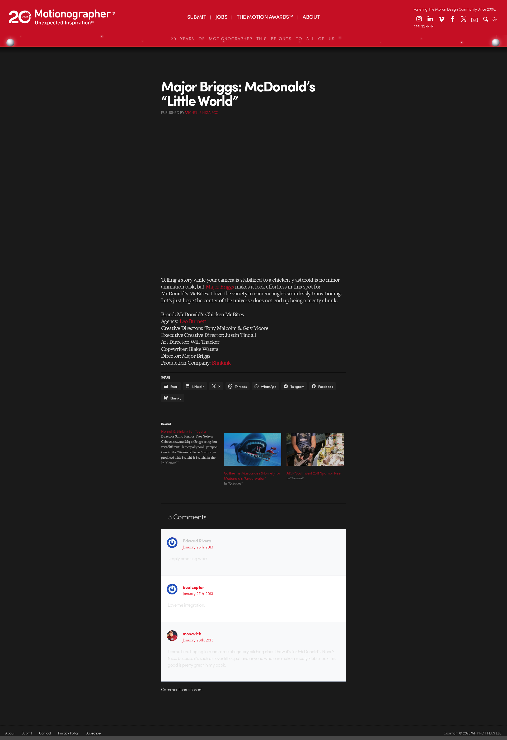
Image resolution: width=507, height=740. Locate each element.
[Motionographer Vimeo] (441, 19)
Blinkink (221, 362)
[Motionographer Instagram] (419, 19)
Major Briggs (220, 286)
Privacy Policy (68, 733)
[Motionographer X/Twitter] (463, 19)
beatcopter (193, 587)
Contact (45, 733)
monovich (192, 633)
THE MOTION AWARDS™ (265, 16)
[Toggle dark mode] (494, 19)
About (9, 733)
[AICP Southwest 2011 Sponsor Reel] (315, 449)
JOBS (221, 16)
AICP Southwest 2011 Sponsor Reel (314, 473)
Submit (27, 733)
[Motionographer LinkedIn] (430, 19)
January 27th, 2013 (198, 593)
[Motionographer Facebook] (452, 19)
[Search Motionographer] (485, 19)
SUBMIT (196, 16)
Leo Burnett (193, 321)
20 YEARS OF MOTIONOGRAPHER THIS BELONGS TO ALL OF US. (253, 38)
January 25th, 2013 (198, 547)
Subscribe (93, 733)
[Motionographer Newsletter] (474, 19)
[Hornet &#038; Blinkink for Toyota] (192, 447)
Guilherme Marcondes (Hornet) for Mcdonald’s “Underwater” (252, 475)
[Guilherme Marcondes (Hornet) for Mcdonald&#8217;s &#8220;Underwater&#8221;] (252, 449)
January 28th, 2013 (198, 640)
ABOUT (311, 16)
